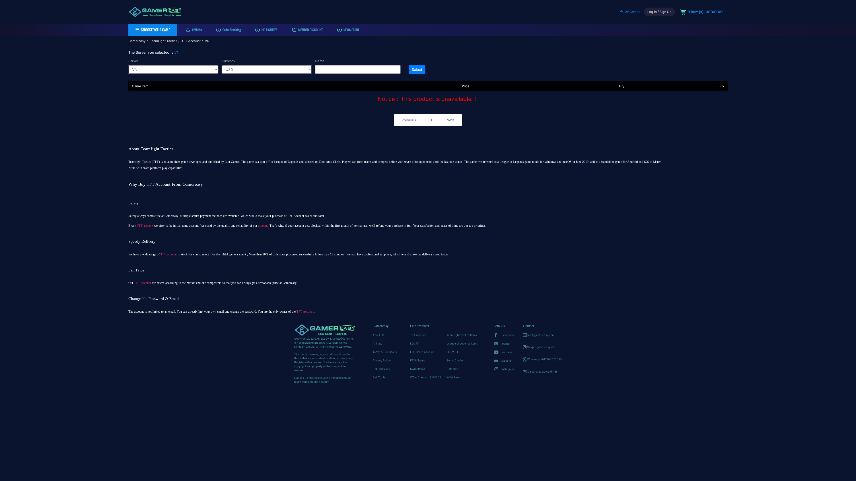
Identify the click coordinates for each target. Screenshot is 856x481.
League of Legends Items (462, 343)
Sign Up (665, 12)
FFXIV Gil (452, 352)
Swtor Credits (455, 360)
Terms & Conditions (385, 352)
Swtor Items (417, 369)
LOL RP (415, 343)
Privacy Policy (382, 360)
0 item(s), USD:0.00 (705, 12)
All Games (632, 12)
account (263, 225)
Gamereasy (137, 41)
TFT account (145, 225)
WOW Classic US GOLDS (425, 377)
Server (133, 61)
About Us (378, 335)
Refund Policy (381, 369)
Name (319, 61)
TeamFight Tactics (163, 41)
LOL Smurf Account (422, 352)
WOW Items (454, 377)
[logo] (155, 12)
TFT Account (191, 41)
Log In (652, 12)
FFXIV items (417, 360)
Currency (228, 61)
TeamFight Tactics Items (462, 335)
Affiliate (377, 343)
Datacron (452, 369)
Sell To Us (379, 377)
